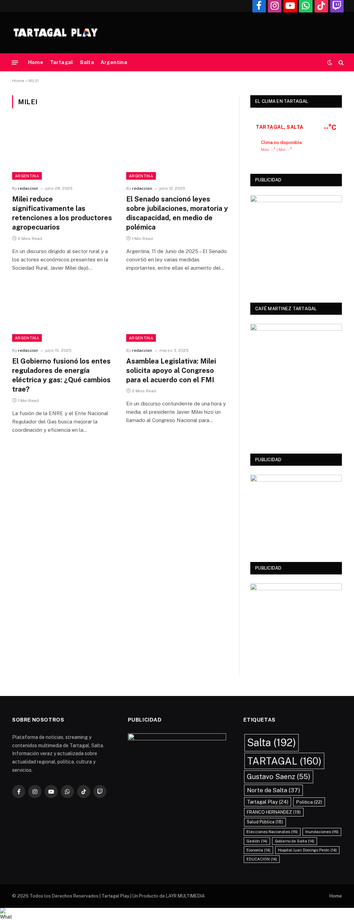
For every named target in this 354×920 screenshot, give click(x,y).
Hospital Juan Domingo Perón (307, 850)
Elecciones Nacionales (272, 831)
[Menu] (15, 62)
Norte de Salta (273, 790)
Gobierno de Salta (294, 841)
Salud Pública (265, 821)
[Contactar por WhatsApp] (177, 914)
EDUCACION (261, 859)
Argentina (114, 62)
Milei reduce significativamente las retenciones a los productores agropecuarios (62, 213)
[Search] (340, 62)
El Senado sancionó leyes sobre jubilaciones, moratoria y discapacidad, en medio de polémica (177, 213)
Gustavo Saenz (278, 776)
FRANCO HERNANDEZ (274, 812)
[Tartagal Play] (55, 32)
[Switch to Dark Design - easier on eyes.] (330, 62)
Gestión (256, 841)
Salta (87, 62)
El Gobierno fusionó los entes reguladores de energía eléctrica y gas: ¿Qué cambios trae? (61, 375)
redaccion (28, 188)
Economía (258, 850)
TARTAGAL (284, 761)
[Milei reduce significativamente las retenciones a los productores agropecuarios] (63, 150)
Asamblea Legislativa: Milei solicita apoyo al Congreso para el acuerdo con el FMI (171, 370)
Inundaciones (321, 831)
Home (36, 62)
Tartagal (61, 62)
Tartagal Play (267, 802)
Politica (309, 802)
